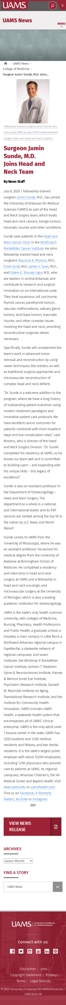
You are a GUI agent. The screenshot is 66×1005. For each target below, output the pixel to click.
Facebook (27, 793)
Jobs (44, 969)
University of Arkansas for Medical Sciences (15, 5)
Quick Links (61, 5)
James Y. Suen (39, 266)
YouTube (22, 799)
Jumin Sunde (26, 197)
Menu (61, 23)
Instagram (39, 799)
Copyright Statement (25, 975)
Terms (20, 981)
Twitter (22, 951)
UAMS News (17, 20)
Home (5, 63)
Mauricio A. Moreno (32, 260)
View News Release (20, 826)
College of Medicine (16, 69)
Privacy (51, 975)
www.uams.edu (15, 787)
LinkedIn (48, 951)
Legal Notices (40, 981)
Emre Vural (12, 266)
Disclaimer (28, 969)
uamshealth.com (42, 787)
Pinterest (57, 951)
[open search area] (52, 5)
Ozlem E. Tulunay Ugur (26, 272)
